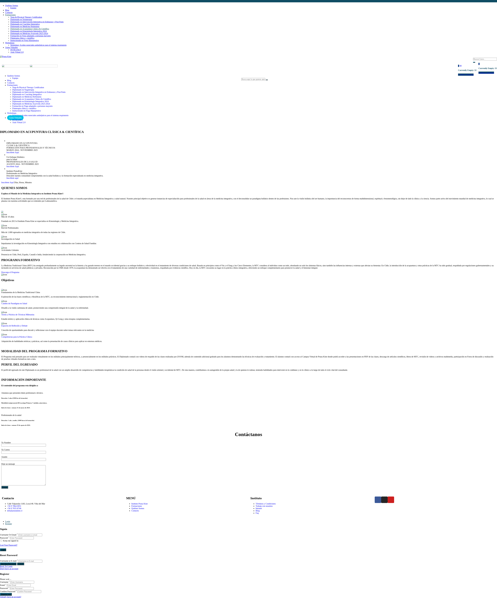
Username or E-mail (8, 561)
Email (2, 585)
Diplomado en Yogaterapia (21, 19)
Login (7, 521)
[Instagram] (384, 500)
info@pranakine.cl (14, 511)
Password (4, 538)
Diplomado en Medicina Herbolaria (24, 26)
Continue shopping (466, 75)
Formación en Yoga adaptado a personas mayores (30, 36)
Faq (257, 513)
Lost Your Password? (8, 545)
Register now (6, 594)
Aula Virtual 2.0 (17, 52)
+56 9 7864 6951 (14, 506)
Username (4, 582)
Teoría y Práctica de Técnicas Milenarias (17, 314)
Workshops (9, 43)
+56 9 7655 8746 (14, 508)
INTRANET (15, 50)
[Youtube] (391, 500)
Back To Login (6, 566)
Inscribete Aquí (12, 152)
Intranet (259, 508)
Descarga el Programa (10, 272)
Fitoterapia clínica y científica (22, 38)
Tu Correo (5, 450)
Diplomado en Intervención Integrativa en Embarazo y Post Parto (37, 22)
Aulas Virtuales (11, 47)
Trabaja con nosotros (264, 506)
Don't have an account (9, 569)
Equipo (13, 8)
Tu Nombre (6, 443)
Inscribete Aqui (12, 166)
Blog (7, 10)
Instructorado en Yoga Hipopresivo (24, 40)
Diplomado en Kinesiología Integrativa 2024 (28, 31)
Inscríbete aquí (12, 178)
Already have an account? (10, 597)
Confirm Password (7, 591)
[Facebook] (378, 500)
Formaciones (10, 15)
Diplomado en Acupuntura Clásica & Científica (29, 29)
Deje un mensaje (8, 464)
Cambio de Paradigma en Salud (14, 303)
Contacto (9, 12)
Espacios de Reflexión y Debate (14, 326)
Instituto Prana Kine (139, 504)
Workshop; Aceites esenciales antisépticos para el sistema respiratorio (38, 45)
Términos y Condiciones (266, 504)
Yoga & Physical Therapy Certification (26, 17)
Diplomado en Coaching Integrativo (25, 24)
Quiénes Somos (11, 5)
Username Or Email (8, 535)
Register (8, 524)
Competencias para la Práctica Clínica (16, 337)
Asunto (4, 457)
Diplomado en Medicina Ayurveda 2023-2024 (29, 33)
